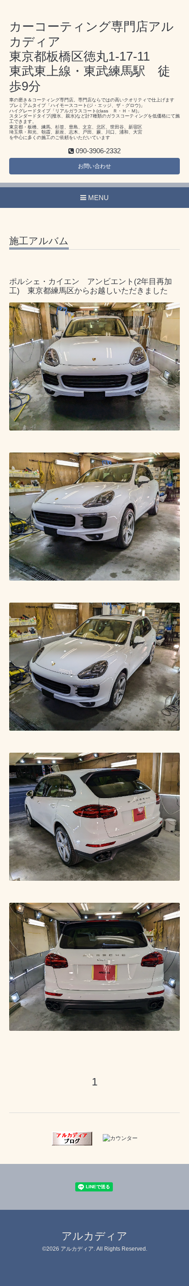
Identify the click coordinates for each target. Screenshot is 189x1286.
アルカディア (94, 1236)
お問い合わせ (94, 166)
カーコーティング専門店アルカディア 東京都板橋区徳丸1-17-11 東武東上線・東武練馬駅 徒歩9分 (91, 56)
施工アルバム (39, 241)
